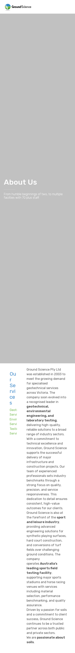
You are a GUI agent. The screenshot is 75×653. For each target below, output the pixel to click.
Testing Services (16, 431)
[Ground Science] (18, 7)
